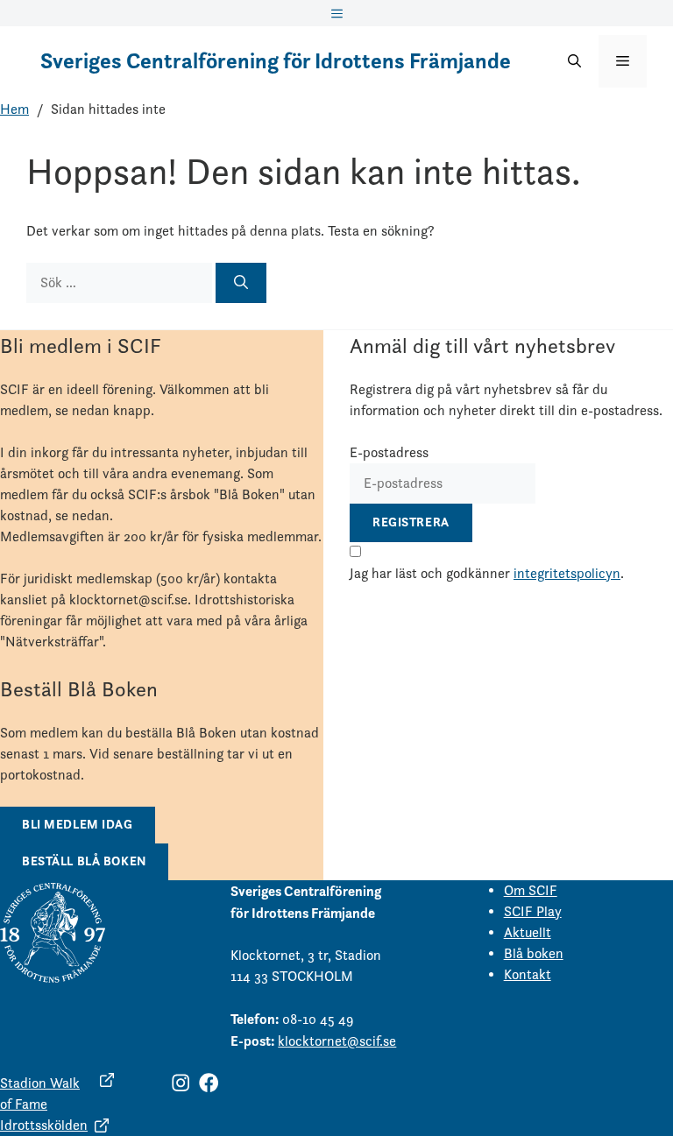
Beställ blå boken (84, 861)
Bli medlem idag (77, 824)
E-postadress (389, 452)
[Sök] (241, 283)
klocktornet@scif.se (337, 1041)
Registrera (411, 522)
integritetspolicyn (567, 573)
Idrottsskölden (44, 1125)
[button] (574, 61)
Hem (14, 109)
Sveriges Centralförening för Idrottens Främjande (275, 60)
